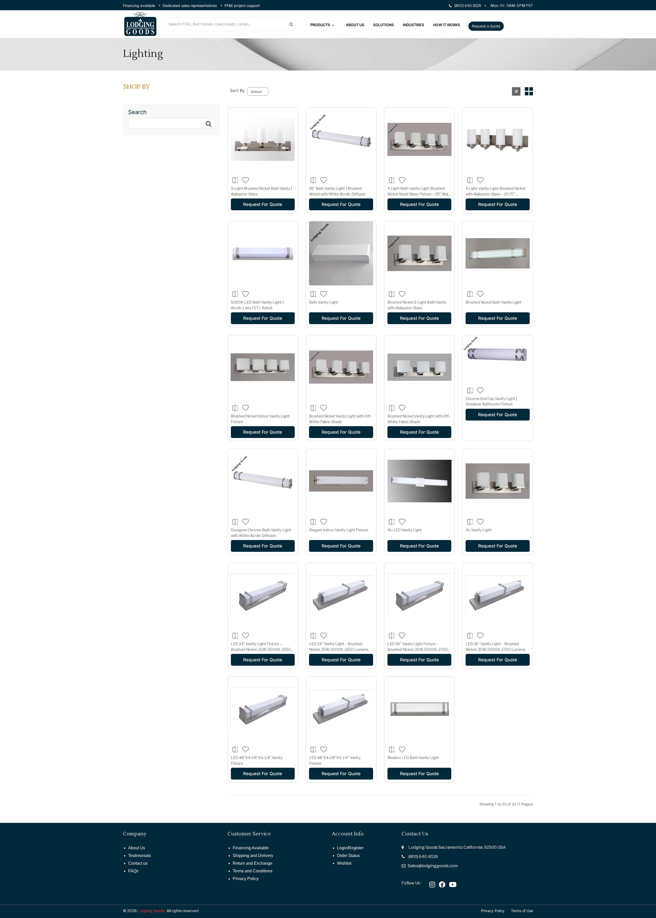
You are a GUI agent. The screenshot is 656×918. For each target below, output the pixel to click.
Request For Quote (262, 204)
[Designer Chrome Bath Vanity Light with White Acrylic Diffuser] (263, 481)
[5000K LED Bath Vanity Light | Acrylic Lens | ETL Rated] (263, 253)
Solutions (383, 25)
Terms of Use (522, 911)
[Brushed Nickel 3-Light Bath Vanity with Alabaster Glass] (419, 253)
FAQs (133, 871)
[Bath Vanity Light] (341, 253)
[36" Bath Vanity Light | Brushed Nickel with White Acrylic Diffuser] (341, 139)
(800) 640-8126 (423, 856)
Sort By (237, 90)
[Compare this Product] (235, 180)
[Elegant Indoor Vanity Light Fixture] (341, 481)
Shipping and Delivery (253, 855)
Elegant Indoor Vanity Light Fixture (338, 530)
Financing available (139, 5)
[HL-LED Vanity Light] (419, 481)
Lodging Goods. (152, 911)
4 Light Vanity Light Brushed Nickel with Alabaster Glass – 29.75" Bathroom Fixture (495, 194)
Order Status (348, 855)
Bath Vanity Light (323, 302)
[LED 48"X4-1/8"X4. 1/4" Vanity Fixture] (263, 709)
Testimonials (139, 855)
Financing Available (251, 848)
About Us (355, 25)
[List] (516, 91)
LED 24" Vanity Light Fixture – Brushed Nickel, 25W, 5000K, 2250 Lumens (261, 649)
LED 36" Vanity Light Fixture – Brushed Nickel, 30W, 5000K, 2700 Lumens (417, 649)
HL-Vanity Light (478, 530)
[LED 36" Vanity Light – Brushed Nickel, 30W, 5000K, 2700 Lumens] (498, 595)
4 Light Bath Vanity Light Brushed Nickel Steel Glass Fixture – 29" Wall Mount (418, 194)
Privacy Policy (246, 878)
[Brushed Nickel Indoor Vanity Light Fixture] (263, 367)
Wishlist (344, 863)
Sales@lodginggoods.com (433, 865)
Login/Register (350, 848)
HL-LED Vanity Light (404, 530)
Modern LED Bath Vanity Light (413, 757)
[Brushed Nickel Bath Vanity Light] (498, 253)
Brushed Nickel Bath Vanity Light (493, 302)
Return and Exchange (252, 863)
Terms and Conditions (252, 871)
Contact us (138, 863)
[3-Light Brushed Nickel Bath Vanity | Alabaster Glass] (263, 139)
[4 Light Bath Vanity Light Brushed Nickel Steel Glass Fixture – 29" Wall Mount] (419, 139)
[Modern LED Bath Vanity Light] (419, 709)
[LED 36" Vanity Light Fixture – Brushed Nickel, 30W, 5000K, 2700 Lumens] (419, 595)
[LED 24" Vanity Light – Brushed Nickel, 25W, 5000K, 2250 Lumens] (341, 595)
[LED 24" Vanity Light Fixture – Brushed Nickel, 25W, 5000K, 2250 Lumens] (263, 595)
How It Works (446, 25)
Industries (413, 25)
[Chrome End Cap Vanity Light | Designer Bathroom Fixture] (498, 358)
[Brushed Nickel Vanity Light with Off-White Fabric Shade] (341, 367)
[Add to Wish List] (246, 180)
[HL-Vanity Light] (498, 481)
